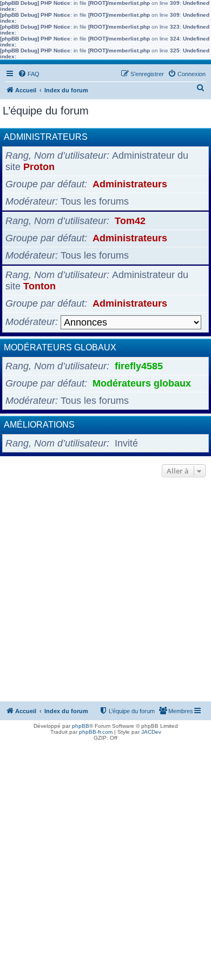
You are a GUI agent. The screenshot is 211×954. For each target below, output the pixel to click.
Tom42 (130, 220)
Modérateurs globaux (60, 347)
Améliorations (39, 424)
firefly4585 (139, 366)
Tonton (39, 286)
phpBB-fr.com (96, 732)
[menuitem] (28, 73)
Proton (39, 166)
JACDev (151, 732)
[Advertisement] (105, 590)
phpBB (80, 726)
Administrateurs (46, 136)
